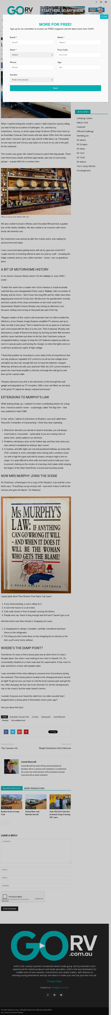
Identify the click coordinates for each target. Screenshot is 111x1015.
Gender (13, 75)
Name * (61, 37)
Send (55, 88)
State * (13, 50)
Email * (13, 37)
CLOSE (104, 17)
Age (59, 62)
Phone (13, 62)
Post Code (63, 50)
